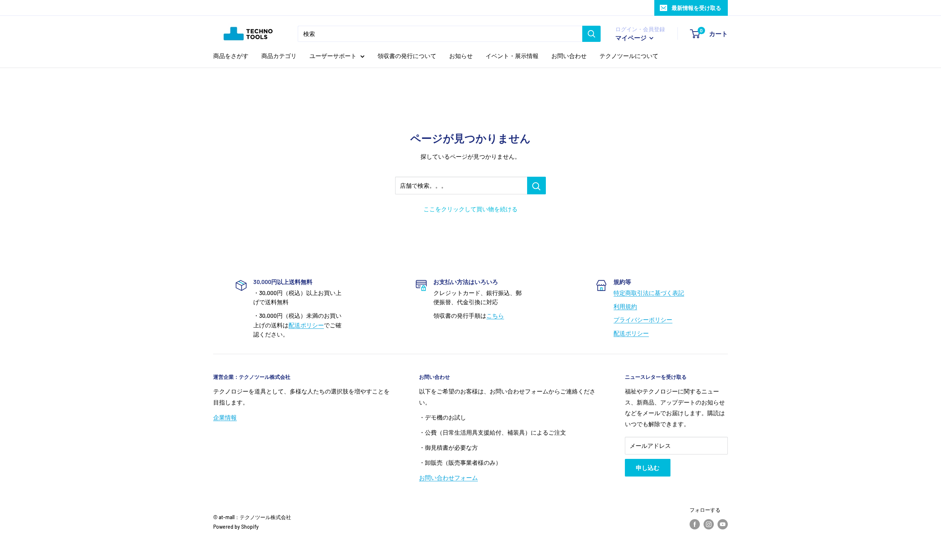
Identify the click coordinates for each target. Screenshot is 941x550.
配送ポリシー (306, 324)
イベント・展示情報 (512, 55)
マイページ (631, 37)
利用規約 (625, 306)
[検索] (591, 34)
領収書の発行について (407, 55)
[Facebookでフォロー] (695, 524)
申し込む (647, 467)
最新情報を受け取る (696, 7)
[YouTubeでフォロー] (723, 524)
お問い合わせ (569, 55)
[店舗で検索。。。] (536, 185)
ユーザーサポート (333, 55)
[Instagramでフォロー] (709, 524)
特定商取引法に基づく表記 (648, 292)
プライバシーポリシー (642, 319)
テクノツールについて (629, 55)
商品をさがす (230, 55)
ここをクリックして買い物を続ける (470, 208)
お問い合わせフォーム (448, 477)
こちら (495, 315)
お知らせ (461, 55)
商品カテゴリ (279, 55)
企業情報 (225, 417)
